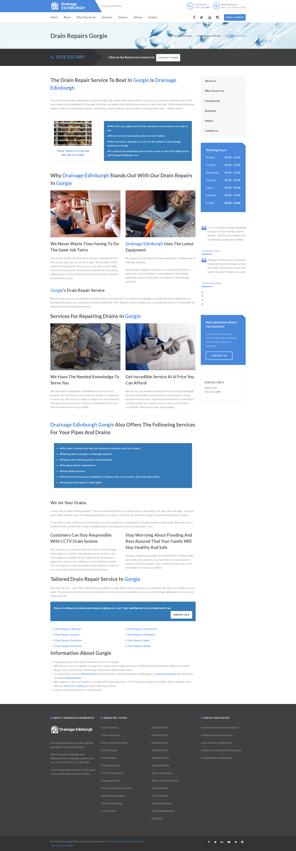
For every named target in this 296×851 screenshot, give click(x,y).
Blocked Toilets (160, 757)
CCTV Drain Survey (112, 773)
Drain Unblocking (111, 765)
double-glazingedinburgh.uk (217, 735)
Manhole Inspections (113, 795)
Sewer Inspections (165, 674)
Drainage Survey (111, 780)
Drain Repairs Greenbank (141, 634)
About (67, 17)
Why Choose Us (86, 17)
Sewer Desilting (160, 765)
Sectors (123, 17)
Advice (138, 17)
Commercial (212, 101)
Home (54, 17)
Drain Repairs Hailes (138, 640)
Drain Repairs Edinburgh (68, 629)
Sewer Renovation (162, 803)
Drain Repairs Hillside (139, 646)
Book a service (235, 17)
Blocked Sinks (160, 750)
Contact (152, 17)
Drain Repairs (109, 757)
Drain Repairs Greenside (68, 640)
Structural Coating (74, 686)
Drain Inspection (111, 735)
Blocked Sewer (89, 674)
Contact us (211, 130)
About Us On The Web (62, 845)
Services (107, 17)
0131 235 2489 (202, 7)
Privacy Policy (136, 841)
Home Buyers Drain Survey (117, 788)
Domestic (210, 110)
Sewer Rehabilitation (70, 677)
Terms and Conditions (116, 841)
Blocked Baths (160, 727)
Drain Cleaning (110, 727)
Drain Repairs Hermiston (68, 646)
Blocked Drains (160, 735)
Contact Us (180, 614)
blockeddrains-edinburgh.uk (217, 757)
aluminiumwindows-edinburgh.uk (220, 727)
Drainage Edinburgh (76, 729)
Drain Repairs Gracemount (142, 629)
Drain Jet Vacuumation (115, 742)
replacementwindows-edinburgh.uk (221, 750)
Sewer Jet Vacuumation (165, 780)
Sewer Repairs (160, 795)
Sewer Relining (160, 788)
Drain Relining (109, 750)
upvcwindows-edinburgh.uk (217, 742)
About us (210, 80)
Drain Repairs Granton (67, 634)
